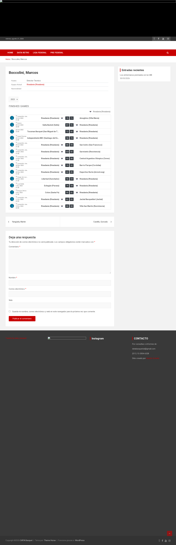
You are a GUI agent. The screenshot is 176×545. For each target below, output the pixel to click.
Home (10, 52)
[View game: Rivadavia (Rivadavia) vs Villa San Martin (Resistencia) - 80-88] (60, 206)
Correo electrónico (17, 289)
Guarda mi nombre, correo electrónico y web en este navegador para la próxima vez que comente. (53, 311)
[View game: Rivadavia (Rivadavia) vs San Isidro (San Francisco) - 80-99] (60, 145)
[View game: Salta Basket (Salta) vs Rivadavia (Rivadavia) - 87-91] (60, 125)
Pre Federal (57, 52)
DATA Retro (23, 52)
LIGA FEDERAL (40, 52)
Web (10, 300)
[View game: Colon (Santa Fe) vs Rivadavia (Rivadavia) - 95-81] (60, 192)
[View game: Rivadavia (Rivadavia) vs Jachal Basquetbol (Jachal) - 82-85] (60, 199)
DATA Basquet (26, 540)
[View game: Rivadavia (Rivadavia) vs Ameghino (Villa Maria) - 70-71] (60, 118)
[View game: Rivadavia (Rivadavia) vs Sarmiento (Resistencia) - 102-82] (60, 151)
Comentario (14, 247)
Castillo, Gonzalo (100, 222)
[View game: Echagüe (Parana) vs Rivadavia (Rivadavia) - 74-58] (60, 185)
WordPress (80, 540)
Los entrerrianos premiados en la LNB (136, 75)
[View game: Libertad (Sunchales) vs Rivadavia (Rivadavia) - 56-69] (60, 179)
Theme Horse (50, 540)
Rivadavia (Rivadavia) (35, 84)
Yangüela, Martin (19, 222)
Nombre (13, 277)
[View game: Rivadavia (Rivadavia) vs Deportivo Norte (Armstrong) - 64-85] (60, 172)
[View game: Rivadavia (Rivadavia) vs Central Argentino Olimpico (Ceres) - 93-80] (60, 158)
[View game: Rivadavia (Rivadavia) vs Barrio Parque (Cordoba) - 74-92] (60, 165)
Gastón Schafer (152, 358)
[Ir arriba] (169, 533)
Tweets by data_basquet (16, 338)
